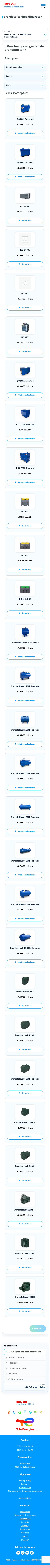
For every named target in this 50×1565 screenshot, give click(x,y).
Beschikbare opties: (16, 93)
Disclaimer (25, 1484)
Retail (25, 1536)
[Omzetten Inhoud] (42, 76)
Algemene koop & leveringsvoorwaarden (25, 1491)
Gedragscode (25, 1487)
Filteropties (11, 58)
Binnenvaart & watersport (25, 1515)
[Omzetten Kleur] (42, 85)
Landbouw (25, 1526)
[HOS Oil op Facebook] (18, 1553)
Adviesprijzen (25, 1498)
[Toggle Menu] (43, 5)
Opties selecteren (26, 133)
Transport (25, 1540)
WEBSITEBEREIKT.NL (38, 1560)
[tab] (25, 118)
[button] (38, 56)
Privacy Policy (25, 1480)
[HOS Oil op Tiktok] (32, 1553)
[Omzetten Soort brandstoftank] (42, 67)
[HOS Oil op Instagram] (23, 1553)
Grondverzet (25, 1519)
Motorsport (25, 1529)
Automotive (25, 1512)
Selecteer (26, 220)
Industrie (25, 1522)
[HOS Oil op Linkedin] (27, 1553)
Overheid (25, 1533)
